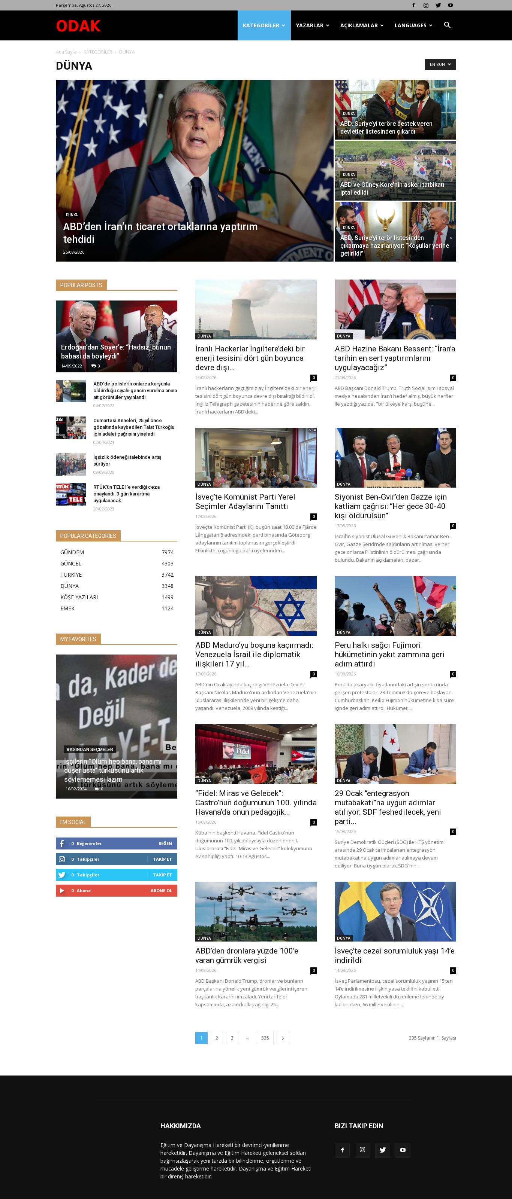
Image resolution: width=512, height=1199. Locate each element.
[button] (447, 25)
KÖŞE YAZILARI (79, 597)
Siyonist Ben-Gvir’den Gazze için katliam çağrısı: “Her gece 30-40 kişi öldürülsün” (391, 506)
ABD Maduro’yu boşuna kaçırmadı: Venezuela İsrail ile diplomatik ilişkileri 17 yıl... (254, 654)
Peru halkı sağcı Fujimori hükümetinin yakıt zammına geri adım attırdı (390, 654)
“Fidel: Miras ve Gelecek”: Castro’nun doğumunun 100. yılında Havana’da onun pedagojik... (256, 803)
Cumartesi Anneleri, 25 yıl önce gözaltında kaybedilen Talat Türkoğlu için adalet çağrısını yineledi (133, 427)
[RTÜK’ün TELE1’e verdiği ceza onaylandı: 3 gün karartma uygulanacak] (71, 494)
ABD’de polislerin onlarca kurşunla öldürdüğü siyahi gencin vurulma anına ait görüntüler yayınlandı (135, 390)
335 (265, 1038)
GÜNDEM (72, 552)
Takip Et (162, 859)
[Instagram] (425, 5)
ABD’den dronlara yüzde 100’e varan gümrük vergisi (246, 955)
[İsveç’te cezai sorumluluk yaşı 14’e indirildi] (395, 912)
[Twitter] (438, 5)
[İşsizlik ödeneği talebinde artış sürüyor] (71, 464)
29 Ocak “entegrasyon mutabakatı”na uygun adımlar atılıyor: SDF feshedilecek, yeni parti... (388, 807)
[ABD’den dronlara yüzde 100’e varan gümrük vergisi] (256, 912)
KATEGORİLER (261, 25)
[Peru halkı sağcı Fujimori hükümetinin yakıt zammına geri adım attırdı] (395, 606)
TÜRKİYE (71, 574)
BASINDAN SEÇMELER (90, 749)
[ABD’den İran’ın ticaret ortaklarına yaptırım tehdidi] (195, 171)
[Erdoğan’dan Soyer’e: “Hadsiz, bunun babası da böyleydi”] (116, 336)
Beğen (165, 843)
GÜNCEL (70, 563)
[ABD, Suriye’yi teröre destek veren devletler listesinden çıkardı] (395, 110)
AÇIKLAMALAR (359, 25)
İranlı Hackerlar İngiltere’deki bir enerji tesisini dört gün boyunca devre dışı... (250, 358)
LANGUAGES (411, 25)
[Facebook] (413, 5)
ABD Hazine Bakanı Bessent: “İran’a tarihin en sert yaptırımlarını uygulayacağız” (395, 358)
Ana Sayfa (66, 52)
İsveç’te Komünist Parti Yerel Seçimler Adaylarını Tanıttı (245, 501)
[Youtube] (450, 5)
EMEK (67, 608)
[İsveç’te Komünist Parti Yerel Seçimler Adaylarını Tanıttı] (256, 458)
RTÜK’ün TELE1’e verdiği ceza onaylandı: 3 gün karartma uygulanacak (126, 493)
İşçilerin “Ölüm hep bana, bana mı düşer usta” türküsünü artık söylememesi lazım (113, 770)
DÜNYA (72, 215)
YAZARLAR (309, 25)
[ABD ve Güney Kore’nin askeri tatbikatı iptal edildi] (395, 171)
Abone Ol (161, 890)
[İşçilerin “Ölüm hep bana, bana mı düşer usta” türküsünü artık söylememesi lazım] (116, 729)
